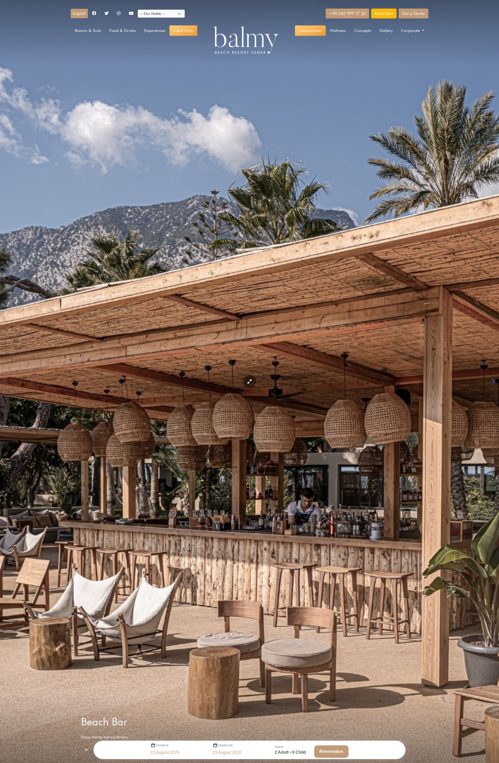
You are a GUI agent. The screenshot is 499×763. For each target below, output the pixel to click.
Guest (279, 747)
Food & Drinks (122, 30)
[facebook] (94, 13)
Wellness (338, 30)
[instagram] (119, 13)
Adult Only (183, 30)
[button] (79, 13)
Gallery (386, 30)
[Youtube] (131, 13)
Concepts (362, 30)
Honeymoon (310, 30)
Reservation (331, 751)
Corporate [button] (411, 30)
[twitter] (106, 13)
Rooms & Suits (88, 30)
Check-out (225, 745)
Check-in (162, 745)
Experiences (154, 30)
